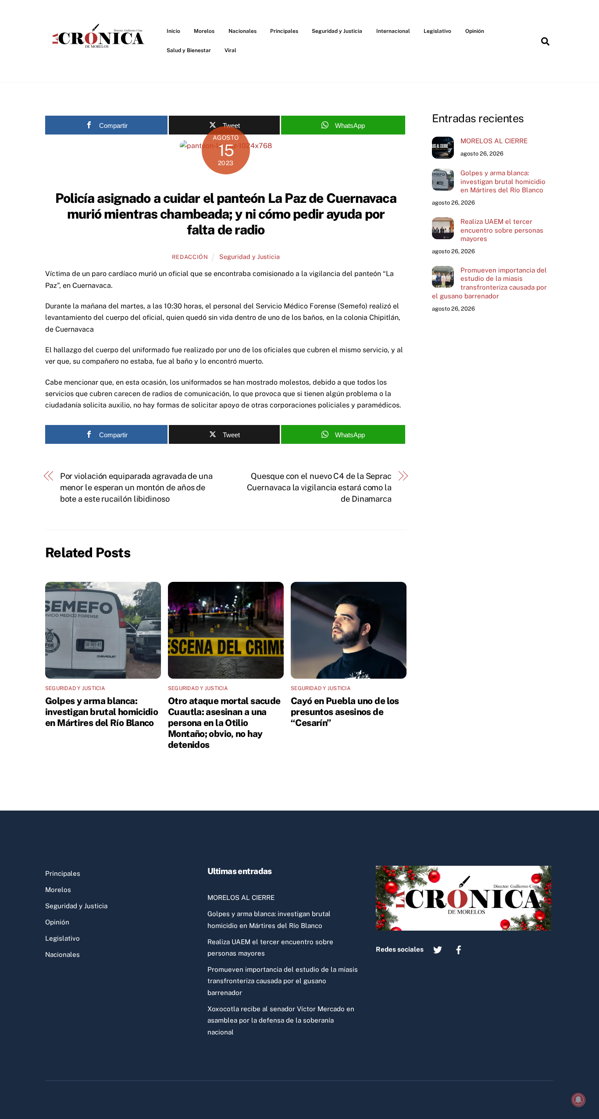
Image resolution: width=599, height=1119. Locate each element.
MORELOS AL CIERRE (494, 141)
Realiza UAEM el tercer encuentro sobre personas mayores (501, 230)
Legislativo (437, 31)
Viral (230, 50)
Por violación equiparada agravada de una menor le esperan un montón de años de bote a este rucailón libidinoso (136, 487)
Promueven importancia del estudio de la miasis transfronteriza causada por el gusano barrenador (489, 283)
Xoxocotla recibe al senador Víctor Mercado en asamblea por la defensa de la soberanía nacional (280, 1020)
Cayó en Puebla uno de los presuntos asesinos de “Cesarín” (345, 711)
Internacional (393, 31)
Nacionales (242, 31)
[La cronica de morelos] (100, 63)
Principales (284, 31)
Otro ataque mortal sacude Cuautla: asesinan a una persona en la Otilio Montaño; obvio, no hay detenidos (224, 722)
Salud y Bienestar (189, 50)
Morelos (204, 31)
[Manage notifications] (578, 1100)
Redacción (190, 257)
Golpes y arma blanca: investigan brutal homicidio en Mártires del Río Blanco (101, 711)
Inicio (173, 31)
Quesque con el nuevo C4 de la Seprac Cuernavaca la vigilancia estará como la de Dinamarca (319, 487)
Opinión (474, 31)
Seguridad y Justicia (337, 31)
